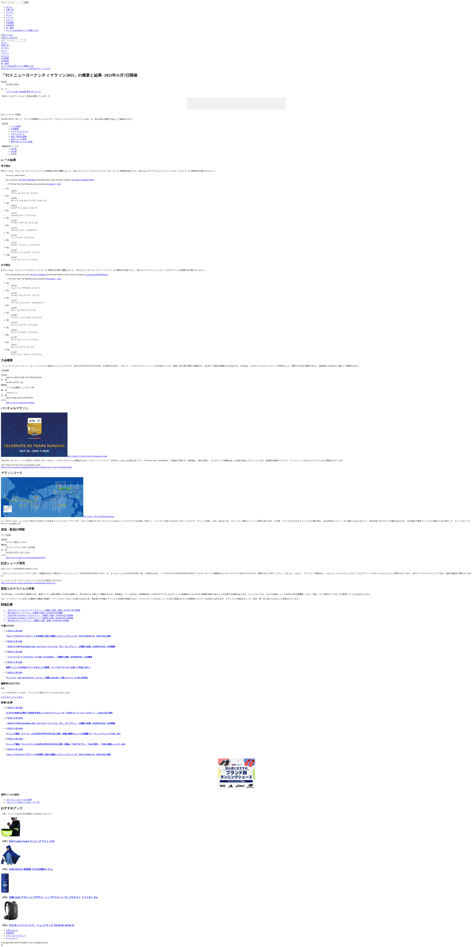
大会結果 (10, 25)
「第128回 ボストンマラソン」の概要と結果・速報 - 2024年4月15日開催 (37, 621)
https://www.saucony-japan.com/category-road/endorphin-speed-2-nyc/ (28, 583)
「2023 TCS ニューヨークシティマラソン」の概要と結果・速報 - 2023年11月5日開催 (43, 610)
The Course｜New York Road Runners (98, 516)
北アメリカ (36, 92)
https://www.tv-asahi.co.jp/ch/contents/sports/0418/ (25, 558)
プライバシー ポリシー (16, 936)
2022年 (14, 151)
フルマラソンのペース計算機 (19, 800)
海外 (29, 92)
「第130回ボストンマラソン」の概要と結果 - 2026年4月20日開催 (34, 613)
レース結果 (16, 126)
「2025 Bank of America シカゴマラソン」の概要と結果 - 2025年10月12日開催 (39, 615)
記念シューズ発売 (19, 139)
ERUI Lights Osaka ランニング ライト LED (31, 841)
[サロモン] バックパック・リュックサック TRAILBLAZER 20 (41, 925)
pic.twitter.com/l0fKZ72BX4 (83, 180)
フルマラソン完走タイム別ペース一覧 (22, 802)
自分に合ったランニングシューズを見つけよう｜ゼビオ (25, 69)
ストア (22, 30)
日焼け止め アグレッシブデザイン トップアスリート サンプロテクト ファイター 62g (53, 897)
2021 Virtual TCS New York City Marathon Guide (87, 456)
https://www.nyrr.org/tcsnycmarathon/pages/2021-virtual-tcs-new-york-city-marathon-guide (36, 467)
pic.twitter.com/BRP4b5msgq (96, 275)
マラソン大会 (12, 92)
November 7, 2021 (54, 184)
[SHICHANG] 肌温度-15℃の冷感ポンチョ (31, 869)
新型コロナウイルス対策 (22, 142)
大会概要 (15, 129)
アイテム (10, 12)
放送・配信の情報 (19, 137)
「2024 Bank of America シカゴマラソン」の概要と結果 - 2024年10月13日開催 (39, 618)
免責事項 (10, 933)
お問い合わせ (12, 930)
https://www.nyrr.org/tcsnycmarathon (20, 403)
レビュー (10, 20)
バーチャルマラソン (20, 131)
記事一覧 (10, 10)
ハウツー (10, 17)
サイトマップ (12, 938)
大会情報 (10, 23)
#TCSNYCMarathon (27, 180)
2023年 (14, 149)
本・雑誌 (10, 28)
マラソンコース (18, 134)
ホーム (9, 7)
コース (9, 15)
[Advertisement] (236, 103)
